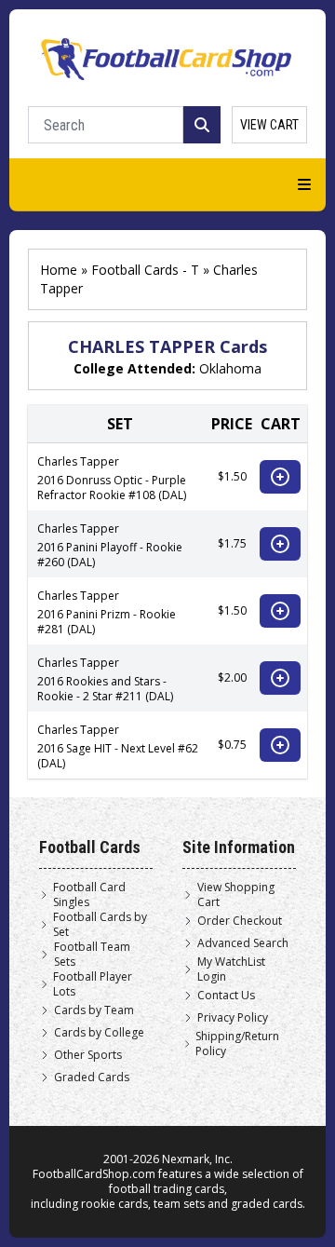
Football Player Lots (92, 984)
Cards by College (99, 1032)
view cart (269, 124)
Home (58, 269)
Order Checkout (239, 921)
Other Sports (88, 1055)
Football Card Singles (89, 895)
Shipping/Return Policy (237, 1044)
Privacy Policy (232, 1017)
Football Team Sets (92, 954)
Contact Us (226, 995)
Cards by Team (94, 1010)
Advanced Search (242, 943)
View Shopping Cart (236, 895)
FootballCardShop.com (94, 1174)
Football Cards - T (145, 269)
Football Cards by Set (100, 925)
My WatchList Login (231, 969)
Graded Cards (91, 1077)
